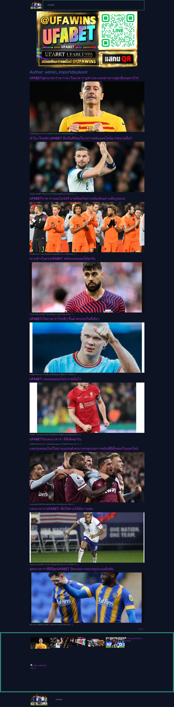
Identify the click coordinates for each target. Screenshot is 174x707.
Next (141, 629)
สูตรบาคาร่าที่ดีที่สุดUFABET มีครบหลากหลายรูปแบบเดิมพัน (72, 569)
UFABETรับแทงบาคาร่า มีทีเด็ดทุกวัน (55, 439)
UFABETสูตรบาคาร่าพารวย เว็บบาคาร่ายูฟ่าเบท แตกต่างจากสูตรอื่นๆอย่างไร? (84, 78)
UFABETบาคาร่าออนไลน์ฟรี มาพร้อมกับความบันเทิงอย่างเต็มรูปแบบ (77, 198)
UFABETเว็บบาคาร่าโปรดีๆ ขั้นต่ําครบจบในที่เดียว (64, 319)
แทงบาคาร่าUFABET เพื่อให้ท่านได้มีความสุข (61, 509)
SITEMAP (51, 5)
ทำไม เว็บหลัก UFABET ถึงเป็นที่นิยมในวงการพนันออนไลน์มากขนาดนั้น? (81, 138)
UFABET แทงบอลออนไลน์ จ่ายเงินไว (55, 379)
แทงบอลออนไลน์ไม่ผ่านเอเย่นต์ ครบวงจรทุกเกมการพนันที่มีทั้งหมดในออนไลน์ (84, 448)
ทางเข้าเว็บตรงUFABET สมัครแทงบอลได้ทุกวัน (62, 259)
